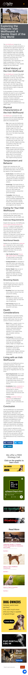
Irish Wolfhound (10, 44)
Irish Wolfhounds (7, 115)
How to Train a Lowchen (10, 587)
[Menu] (24, 4)
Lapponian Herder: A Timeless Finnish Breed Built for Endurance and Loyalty (13, 546)
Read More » (5, 550)
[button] (8, 442)
